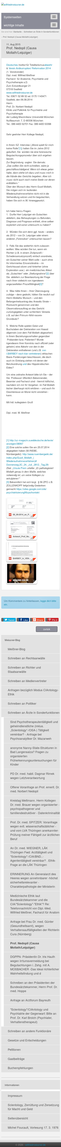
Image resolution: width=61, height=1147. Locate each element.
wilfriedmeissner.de (35, 1144)
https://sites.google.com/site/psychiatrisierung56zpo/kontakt (26, 490)
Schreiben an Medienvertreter (27, 681)
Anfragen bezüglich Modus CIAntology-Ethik (33, 692)
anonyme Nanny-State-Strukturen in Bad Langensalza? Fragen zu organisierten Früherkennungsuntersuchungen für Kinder (33, 756)
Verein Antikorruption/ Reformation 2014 (30, 68)
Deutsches (12, 64)
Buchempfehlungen (20, 1068)
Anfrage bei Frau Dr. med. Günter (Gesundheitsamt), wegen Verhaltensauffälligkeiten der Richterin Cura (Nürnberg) (34, 927)
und (25, 364)
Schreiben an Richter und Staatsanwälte (24, 669)
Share (40, 620)
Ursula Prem (20, 468)
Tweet (11, 620)
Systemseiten (12, 17)
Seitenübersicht (18, 1118)
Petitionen (14, 1049)
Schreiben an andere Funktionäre (29, 1031)
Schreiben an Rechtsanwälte (26, 658)
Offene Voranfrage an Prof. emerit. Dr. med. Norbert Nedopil (35, 789)
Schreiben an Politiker (22, 703)
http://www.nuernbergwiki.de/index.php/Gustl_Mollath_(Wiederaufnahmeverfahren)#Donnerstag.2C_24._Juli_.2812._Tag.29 (29, 459)
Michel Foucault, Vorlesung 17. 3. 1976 (33, 1127)
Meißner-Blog (16, 649)
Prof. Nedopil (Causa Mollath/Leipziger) (24, 945)
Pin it (54, 620)
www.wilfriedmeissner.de (19, 92)
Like (25, 620)
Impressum (15, 1095)
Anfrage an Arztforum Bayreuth (30, 1000)
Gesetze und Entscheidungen (27, 1040)
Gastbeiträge (16, 1059)
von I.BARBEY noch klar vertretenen (26, 351)
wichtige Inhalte (14, 25)
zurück (46, 629)
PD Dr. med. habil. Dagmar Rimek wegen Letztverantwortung (32, 775)
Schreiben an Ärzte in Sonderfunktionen (34, 712)
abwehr (48, 64)
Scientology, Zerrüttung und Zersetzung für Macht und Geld (33, 1107)
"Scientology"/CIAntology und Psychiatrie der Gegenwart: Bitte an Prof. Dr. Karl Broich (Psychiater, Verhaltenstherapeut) (33, 1015)
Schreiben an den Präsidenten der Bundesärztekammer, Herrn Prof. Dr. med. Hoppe (34, 986)
